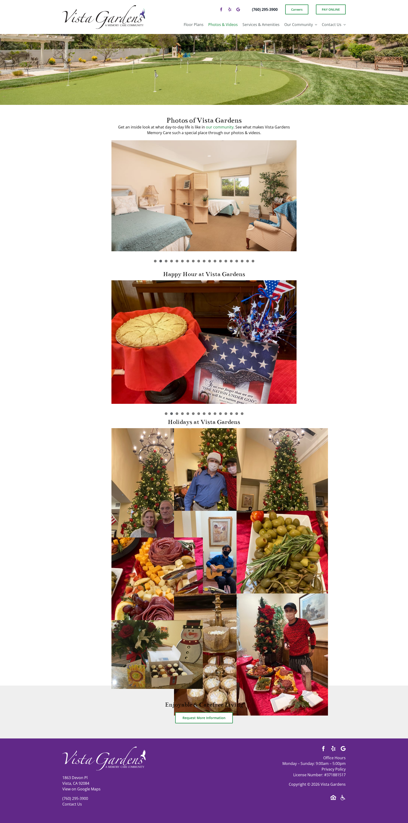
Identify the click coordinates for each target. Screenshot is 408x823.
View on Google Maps (81, 789)
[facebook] (221, 9)
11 (209, 261)
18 (247, 261)
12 (215, 261)
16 (236, 261)
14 (226, 261)
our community (220, 127)
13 (220, 261)
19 (253, 261)
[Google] (238, 9)
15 (231, 261)
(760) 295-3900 (75, 798)
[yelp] (230, 9)
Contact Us (72, 804)
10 (204, 261)
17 (242, 261)
